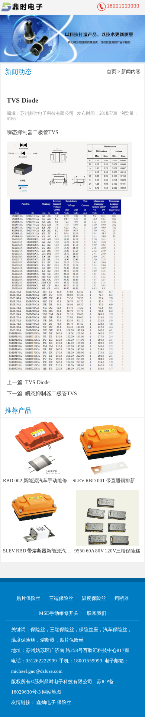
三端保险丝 (61, 598)
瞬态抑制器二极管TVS (32, 132)
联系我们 (96, 613)
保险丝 (64, 702)
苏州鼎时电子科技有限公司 (47, 113)
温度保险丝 (94, 598)
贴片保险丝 (28, 598)
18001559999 (123, 6)
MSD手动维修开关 (58, 613)
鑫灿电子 (46, 702)
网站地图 (51, 692)
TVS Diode (37, 382)
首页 (111, 71)
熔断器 (122, 598)
